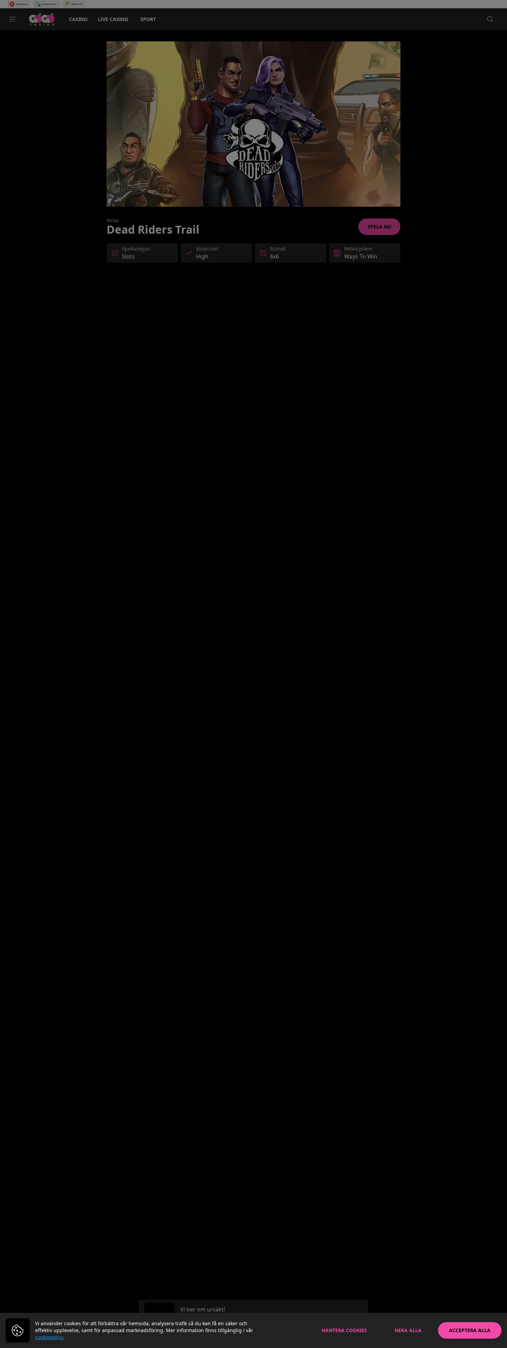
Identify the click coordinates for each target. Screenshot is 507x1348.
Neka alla (408, 1330)
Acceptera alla (469, 1330)
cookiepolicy (49, 1337)
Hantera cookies (344, 1330)
